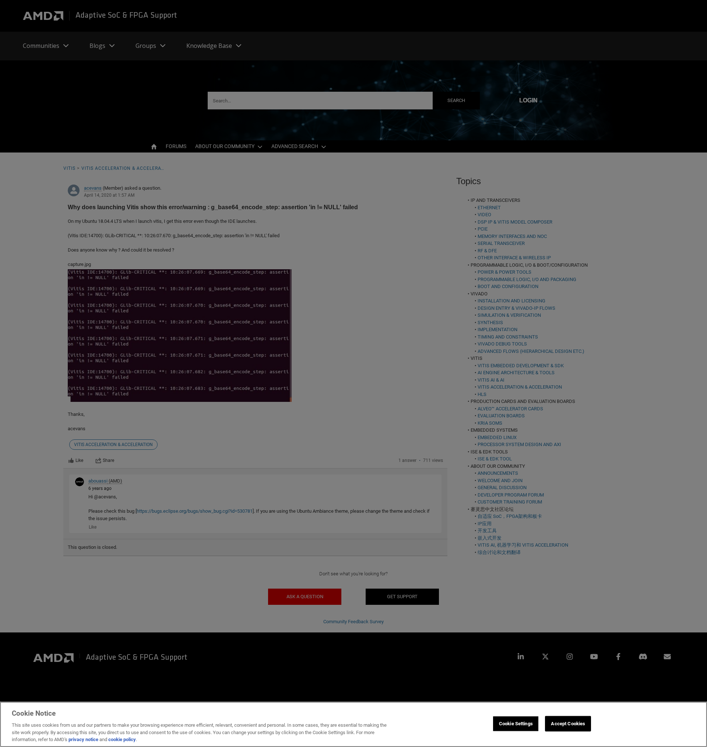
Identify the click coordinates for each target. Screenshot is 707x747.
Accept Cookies (568, 723)
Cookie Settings (516, 723)
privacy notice (83, 739)
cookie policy (122, 739)
